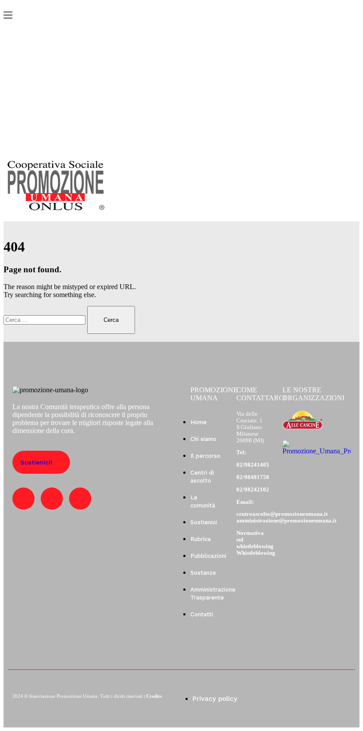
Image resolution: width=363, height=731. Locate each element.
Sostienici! (36, 462)
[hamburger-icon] (8, 15)
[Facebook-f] (23, 498)
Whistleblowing (255, 553)
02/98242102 (252, 490)
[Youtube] (52, 498)
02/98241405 (252, 465)
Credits (154, 696)
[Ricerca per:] (45, 319)
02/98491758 (252, 477)
